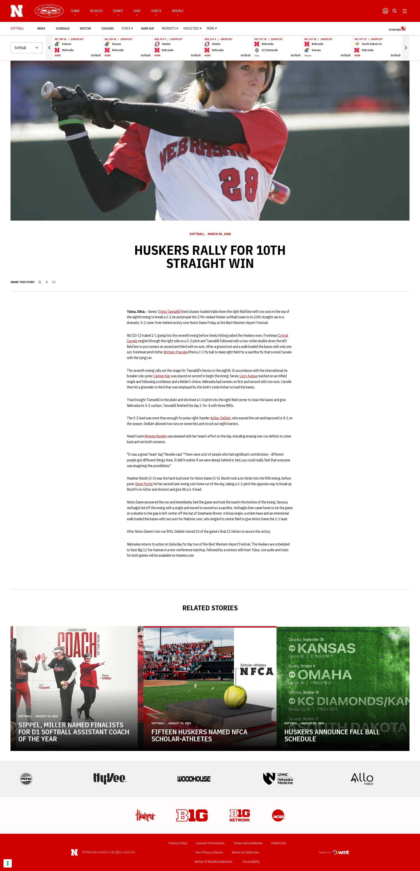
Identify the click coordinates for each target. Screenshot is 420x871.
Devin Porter (144, 484)
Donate (118, 11)
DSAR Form (278, 843)
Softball (196, 234)
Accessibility (251, 861)
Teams (75, 11)
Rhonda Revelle (155, 436)
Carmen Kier (161, 376)
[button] (49, 47)
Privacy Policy (178, 843)
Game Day (147, 28)
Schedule (63, 28)
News (41, 28)
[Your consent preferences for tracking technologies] (8, 863)
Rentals (177, 11)
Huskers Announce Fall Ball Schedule (332, 735)
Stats (126, 28)
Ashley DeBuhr (220, 418)
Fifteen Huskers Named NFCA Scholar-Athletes (199, 735)
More (210, 28)
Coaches (107, 28)
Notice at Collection (245, 852)
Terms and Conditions (247, 843)
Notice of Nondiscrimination (213, 862)
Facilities (191, 28)
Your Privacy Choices (209, 852)
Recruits (96, 11)
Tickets (156, 11)
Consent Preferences (210, 843)
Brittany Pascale (175, 352)
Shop (137, 11)
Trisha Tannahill (169, 311)
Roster (85, 28)
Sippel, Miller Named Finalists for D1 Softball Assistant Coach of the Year (73, 731)
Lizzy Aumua (248, 376)
